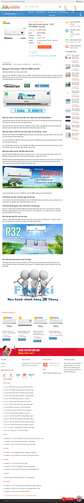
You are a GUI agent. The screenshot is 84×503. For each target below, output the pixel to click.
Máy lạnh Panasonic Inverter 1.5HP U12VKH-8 (9, 332)
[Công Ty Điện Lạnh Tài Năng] (11, 7)
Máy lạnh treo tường (38, 21)
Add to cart (6, 339)
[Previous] (2, 330)
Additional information (22, 64)
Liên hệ (2, 366)
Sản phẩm (3, 363)
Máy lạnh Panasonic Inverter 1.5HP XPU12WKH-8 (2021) (38, 333)
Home (30, 21)
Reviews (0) (37, 64)
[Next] (63, 330)
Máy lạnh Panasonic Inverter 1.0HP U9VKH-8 (55, 332)
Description (6, 64)
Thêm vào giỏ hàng (44, 47)
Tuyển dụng (52, 15)
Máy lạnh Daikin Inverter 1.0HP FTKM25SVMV (24, 332)
